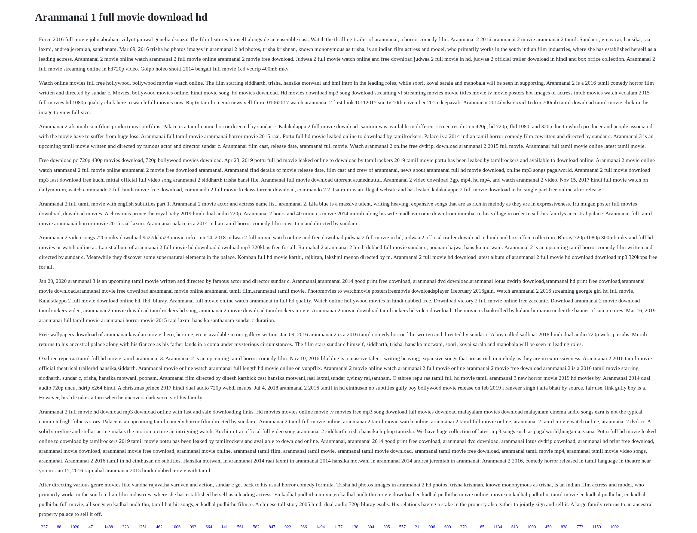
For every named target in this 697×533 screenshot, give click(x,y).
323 (125, 527)
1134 (498, 527)
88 (59, 527)
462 (159, 527)
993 (193, 527)
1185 (480, 527)
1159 (596, 527)
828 (564, 527)
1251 (142, 527)
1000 (531, 527)
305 (386, 527)
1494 (320, 527)
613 (514, 527)
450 (548, 527)
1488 (108, 527)
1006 (176, 527)
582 (256, 527)
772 (580, 527)
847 (272, 527)
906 (432, 527)
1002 (614, 527)
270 (463, 527)
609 (447, 527)
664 (209, 527)
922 (288, 527)
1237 (43, 527)
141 (224, 527)
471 (91, 527)
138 (355, 527)
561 (240, 527)
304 (371, 527)
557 (402, 527)
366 (303, 527)
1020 (75, 527)
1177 (338, 527)
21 (417, 527)
